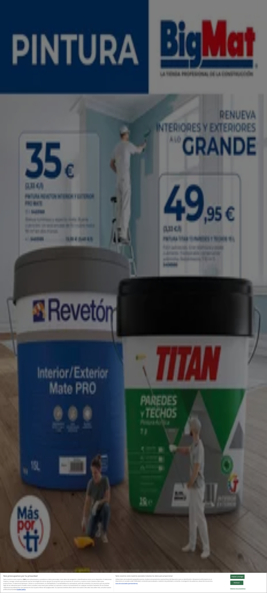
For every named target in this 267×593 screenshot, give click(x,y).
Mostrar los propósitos (237, 589)
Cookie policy (21, 589)
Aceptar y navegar (237, 577)
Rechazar (237, 583)
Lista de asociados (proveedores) (126, 583)
